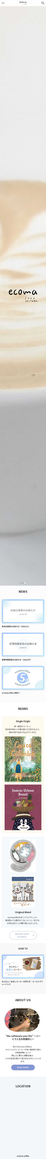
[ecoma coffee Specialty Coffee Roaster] (23, 3)
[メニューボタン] (3, 3)
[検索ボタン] (43, 3)
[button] (20, 583)
